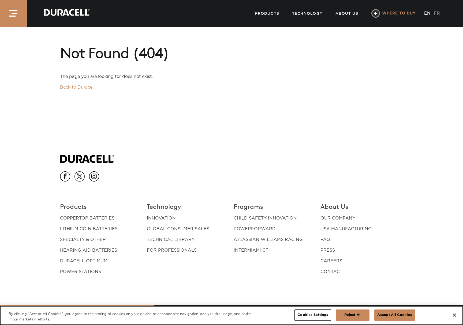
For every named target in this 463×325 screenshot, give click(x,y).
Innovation (161, 218)
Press (327, 250)
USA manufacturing (346, 228)
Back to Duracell (77, 87)
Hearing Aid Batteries (88, 250)
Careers (331, 260)
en (427, 13)
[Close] (454, 315)
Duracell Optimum (83, 260)
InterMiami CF (251, 250)
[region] (231, 315)
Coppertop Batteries (87, 218)
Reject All (352, 314)
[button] (13, 13)
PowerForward (255, 228)
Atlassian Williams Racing (268, 239)
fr (437, 13)
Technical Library (171, 239)
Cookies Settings (312, 314)
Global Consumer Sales (178, 228)
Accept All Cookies (394, 314)
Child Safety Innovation (265, 218)
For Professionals (172, 250)
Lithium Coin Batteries (89, 228)
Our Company (337, 218)
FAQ (325, 239)
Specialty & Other (83, 239)
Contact (331, 271)
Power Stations (80, 271)
